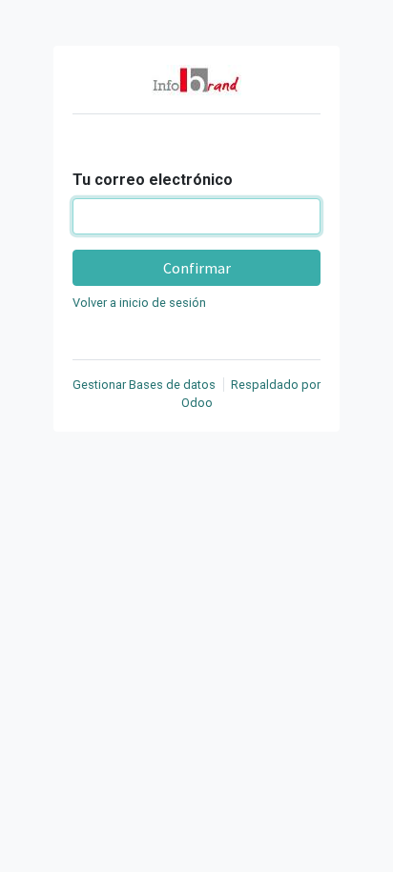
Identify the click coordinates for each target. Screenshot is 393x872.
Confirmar (197, 267)
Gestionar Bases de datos (144, 384)
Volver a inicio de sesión (139, 302)
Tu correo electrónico (152, 180)
